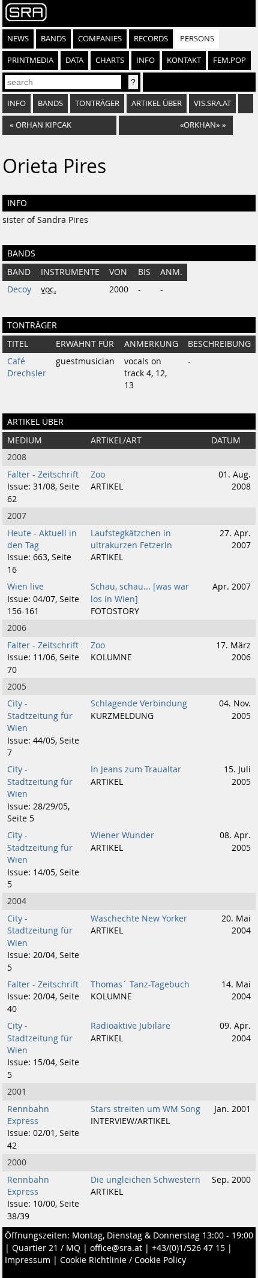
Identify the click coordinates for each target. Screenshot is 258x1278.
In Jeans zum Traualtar (136, 769)
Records (151, 39)
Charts (109, 60)
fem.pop (229, 60)
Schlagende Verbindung (139, 703)
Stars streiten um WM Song (145, 1109)
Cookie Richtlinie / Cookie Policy (123, 1260)
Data (74, 60)
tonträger (97, 103)
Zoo (98, 474)
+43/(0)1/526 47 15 (188, 1248)
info (16, 103)
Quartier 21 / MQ (46, 1248)
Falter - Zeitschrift (43, 474)
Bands (53, 39)
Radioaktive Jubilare (130, 1025)
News (18, 39)
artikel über (156, 103)
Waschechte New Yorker (139, 918)
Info (145, 60)
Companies (100, 39)
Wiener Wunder (122, 835)
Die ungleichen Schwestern (145, 1179)
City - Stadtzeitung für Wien (40, 715)
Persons (197, 39)
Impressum (27, 1260)
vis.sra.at (212, 103)
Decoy (19, 289)
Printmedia (30, 60)
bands (50, 103)
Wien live (25, 586)
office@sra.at (116, 1248)
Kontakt (184, 60)
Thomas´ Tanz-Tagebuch (140, 984)
